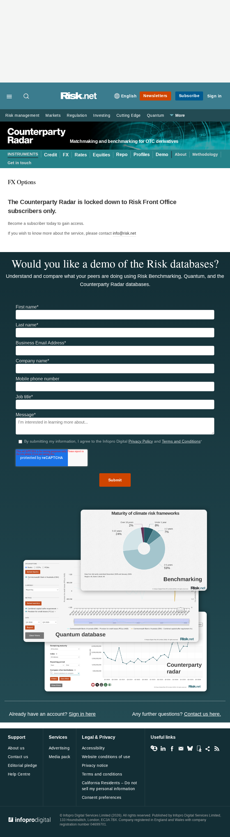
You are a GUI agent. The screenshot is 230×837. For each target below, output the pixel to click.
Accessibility (93, 748)
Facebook (172, 748)
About (181, 154)
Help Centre (19, 774)
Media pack (59, 757)
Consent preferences (101, 797)
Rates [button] (81, 155)
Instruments (23, 154)
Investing (101, 115)
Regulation (77, 115)
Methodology (205, 154)
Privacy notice (95, 765)
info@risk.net (124, 233)
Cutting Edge (128, 115)
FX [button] (66, 155)
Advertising (59, 748)
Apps (199, 748)
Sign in (214, 96)
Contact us (18, 757)
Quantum (155, 115)
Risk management (22, 115)
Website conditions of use (106, 757)
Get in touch (19, 163)
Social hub (207, 748)
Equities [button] (101, 155)
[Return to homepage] (79, 98)
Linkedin (163, 748)
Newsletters (155, 96)
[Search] (26, 96)
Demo (162, 154)
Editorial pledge (22, 765)
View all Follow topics (154, 748)
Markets (53, 115)
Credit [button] (50, 155)
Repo (122, 154)
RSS (216, 748)
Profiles (142, 154)
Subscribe (189, 96)
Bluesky (190, 748)
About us (16, 748)
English (129, 96)
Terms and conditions (102, 774)
